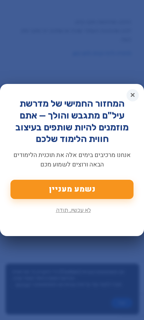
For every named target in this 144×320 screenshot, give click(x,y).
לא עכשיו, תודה (73, 210)
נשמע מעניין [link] (72, 189)
